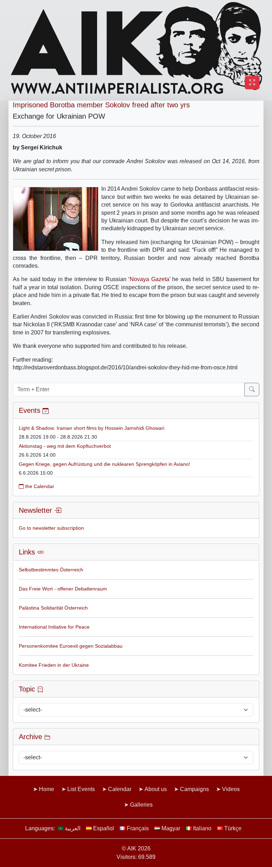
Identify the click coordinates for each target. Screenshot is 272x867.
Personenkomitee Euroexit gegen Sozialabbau (71, 646)
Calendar (119, 789)
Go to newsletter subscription (51, 528)
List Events (81, 789)
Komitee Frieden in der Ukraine (54, 665)
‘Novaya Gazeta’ (150, 279)
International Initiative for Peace (54, 627)
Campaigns (194, 789)
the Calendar (39, 486)
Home (46, 789)
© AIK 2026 (136, 848)
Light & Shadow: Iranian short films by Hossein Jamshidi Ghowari (91, 428)
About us (155, 789)
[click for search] (251, 389)
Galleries (141, 805)
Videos (231, 789)
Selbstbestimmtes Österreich (51, 569)
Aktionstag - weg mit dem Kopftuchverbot (65, 446)
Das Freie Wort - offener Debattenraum (63, 589)
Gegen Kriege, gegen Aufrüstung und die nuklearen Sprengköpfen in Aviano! (104, 464)
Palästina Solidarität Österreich (53, 608)
